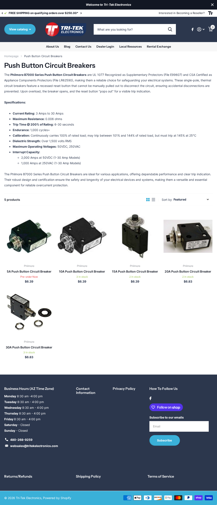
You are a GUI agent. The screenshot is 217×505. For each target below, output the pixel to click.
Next (104, 13)
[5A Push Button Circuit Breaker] (29, 236)
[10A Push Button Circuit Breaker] (82, 236)
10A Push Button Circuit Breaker (82, 271)
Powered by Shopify (57, 498)
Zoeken (170, 29)
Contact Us (83, 46)
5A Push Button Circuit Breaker (29, 271)
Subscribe (164, 440)
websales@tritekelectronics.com (34, 446)
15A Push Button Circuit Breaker (135, 271)
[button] (2, 13)
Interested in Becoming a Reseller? (182, 13)
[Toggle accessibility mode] (210, 13)
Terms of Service (160, 476)
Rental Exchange (159, 46)
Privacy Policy (124, 388)
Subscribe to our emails (166, 417)
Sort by (167, 199)
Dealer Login (105, 46)
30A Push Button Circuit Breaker (29, 347)
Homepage (11, 56)
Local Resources (130, 46)
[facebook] (150, 398)
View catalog (18, 29)
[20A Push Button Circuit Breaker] (188, 236)
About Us (52, 46)
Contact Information (85, 390)
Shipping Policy (88, 476)
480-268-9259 (21, 439)
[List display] (153, 199)
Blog (67, 46)
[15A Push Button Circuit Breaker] (135, 236)
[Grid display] (148, 199)
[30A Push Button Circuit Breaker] (29, 312)
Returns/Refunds (18, 476)
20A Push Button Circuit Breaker (188, 271)
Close (212, 5)
